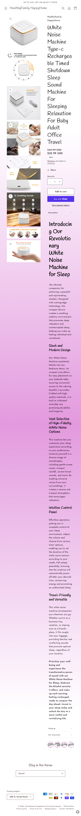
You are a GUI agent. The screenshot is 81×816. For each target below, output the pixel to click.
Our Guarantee (54, 735)
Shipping (51, 161)
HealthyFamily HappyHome (35, 806)
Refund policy (69, 806)
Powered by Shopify (53, 806)
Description (53, 212)
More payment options (61, 205)
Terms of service (36, 809)
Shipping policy (51, 809)
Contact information (66, 809)
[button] (6, 8)
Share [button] (53, 170)
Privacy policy (21, 809)
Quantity (51, 176)
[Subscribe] (62, 773)
